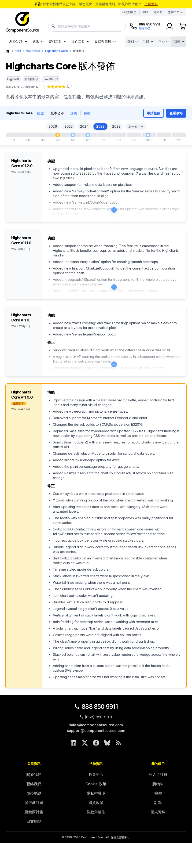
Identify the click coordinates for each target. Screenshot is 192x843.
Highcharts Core (56, 51)
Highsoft (13, 79)
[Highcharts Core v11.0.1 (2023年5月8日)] (72, 135)
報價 (158, 793)
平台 (161, 41)
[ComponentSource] (22, 22)
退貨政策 (96, 802)
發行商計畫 (34, 802)
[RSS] (118, 742)
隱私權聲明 (96, 793)
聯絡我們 (33, 784)
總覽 (40, 113)
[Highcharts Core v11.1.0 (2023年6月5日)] (87, 135)
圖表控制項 (33, 51)
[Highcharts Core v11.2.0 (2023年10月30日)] (148, 135)
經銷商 (158, 12)
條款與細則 (96, 812)
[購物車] (182, 26)
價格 (87, 113)
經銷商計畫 (34, 812)
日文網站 (33, 821)
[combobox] (87, 26)
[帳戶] (169, 26)
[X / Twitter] (85, 742)
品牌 (146, 41)
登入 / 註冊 (158, 774)
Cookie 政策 (95, 784)
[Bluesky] (107, 742)
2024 (84, 126)
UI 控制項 (15, 41)
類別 (130, 41)
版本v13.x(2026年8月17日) (24, 87)
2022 (116, 126)
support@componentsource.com (96, 730)
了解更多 (151, 4)
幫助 (145, 12)
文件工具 (78, 41)
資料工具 (55, 41)
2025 (68, 126)
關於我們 (33, 774)
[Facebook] (96, 742)
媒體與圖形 (103, 41)
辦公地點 (33, 793)
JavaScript (51, 79)
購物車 (158, 784)
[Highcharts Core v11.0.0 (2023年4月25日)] (57, 135)
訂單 (158, 802)
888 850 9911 (100, 706)
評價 (73, 113)
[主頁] (8, 51)
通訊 (35, 41)
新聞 (177, 41)
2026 (52, 126)
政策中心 (96, 774)
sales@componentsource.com (96, 725)
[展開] (114, 210)
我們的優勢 (129, 12)
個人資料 (158, 812)
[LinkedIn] (73, 742)
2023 (100, 126)
